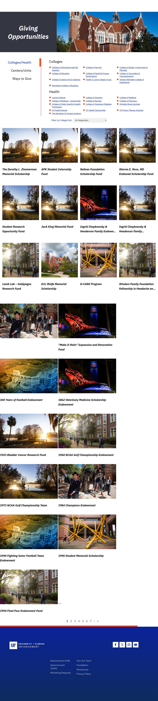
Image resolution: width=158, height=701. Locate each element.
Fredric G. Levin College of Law (98, 79)
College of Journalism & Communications (130, 74)
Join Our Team (84, 660)
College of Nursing (93, 101)
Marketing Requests (60, 672)
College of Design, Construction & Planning (134, 68)
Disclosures (82, 669)
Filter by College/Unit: (61, 120)
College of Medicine (128, 97)
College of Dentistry (94, 97)
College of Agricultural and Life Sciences (65, 68)
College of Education (60, 73)
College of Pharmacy (128, 101)
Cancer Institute (58, 97)
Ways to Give (21, 78)
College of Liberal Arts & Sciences (66, 79)
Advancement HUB (60, 660)
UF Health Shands (59, 110)
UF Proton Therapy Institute (131, 110)
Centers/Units (21, 70)
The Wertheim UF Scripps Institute (66, 113)
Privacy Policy (84, 673)
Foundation (82, 665)
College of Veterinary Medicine (99, 104)
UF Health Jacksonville (95, 110)
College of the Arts (94, 67)
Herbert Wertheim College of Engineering (132, 81)
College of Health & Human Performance (97, 74)
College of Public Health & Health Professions (66, 105)
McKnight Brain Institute (130, 104)
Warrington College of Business (65, 85)
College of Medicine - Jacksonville (66, 101)
